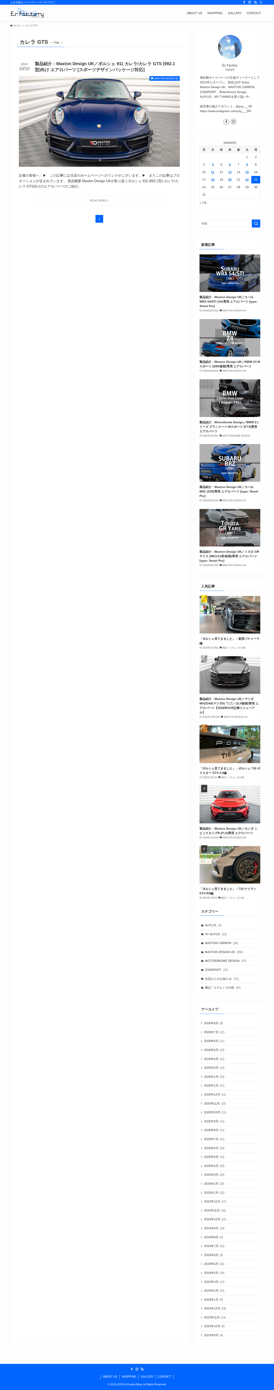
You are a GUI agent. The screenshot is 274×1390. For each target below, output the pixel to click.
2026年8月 (213, 1023)
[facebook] (244, 2)
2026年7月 (214, 1032)
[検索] (261, 2)
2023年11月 (215, 1317)
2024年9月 (214, 1228)
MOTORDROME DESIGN (225, 960)
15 (247, 172)
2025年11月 (215, 1103)
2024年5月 (214, 1263)
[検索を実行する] (256, 223)
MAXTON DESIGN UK (224, 952)
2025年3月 (214, 1174)
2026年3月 (214, 1067)
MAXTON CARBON (221, 943)
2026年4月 (214, 1059)
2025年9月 (214, 1121)
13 (230, 172)
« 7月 (203, 202)
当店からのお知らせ (221, 978)
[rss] (255, 2)
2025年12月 (215, 1094)
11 (212, 172)
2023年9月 (213, 1335)
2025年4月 (214, 1166)
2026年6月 (214, 1041)
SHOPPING (129, 1376)
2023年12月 (215, 1308)
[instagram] (250, 2)
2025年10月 (215, 1112)
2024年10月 (215, 1219)
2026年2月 (214, 1076)
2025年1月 (214, 1192)
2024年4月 (214, 1272)
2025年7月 (214, 1139)
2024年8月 (213, 1237)
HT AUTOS (215, 934)
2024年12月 (215, 1201)
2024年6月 (213, 1255)
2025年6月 (214, 1148)
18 (212, 179)
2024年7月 (214, 1246)
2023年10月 (214, 1326)
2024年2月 (214, 1290)
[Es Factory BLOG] (27, 13)
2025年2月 (214, 1183)
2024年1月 (213, 1299)
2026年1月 (214, 1085)
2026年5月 (214, 1050)
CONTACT (164, 1376)
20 (230, 179)
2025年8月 (214, 1130)
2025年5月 (214, 1157)
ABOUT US (110, 1376)
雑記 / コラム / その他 (223, 987)
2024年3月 (214, 1281)
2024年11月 (215, 1210)
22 (247, 179)
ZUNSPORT (216, 969)
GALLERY (147, 1376)
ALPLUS (213, 925)
